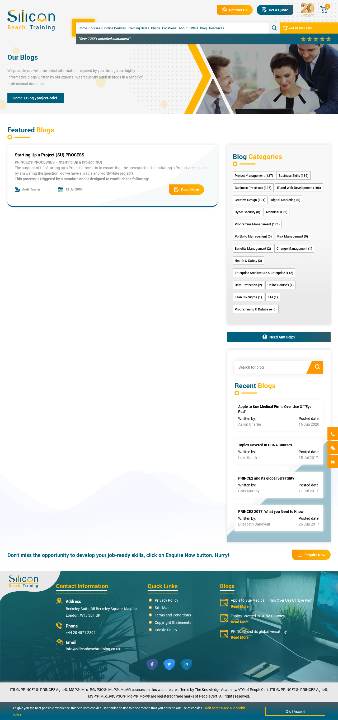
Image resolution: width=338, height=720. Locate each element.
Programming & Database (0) (255, 309)
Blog (203, 28)
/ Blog (29, 97)
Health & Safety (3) (248, 260)
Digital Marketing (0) (285, 200)
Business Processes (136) (253, 187)
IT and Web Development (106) (299, 187)
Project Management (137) (254, 175)
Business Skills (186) (293, 175)
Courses (94, 28)
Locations (169, 28)
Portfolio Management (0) (253, 236)
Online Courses (115, 28)
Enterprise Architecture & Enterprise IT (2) (264, 273)
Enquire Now (314, 554)
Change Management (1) (294, 248)
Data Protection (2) (248, 285)
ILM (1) (272, 297)
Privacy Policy (166, 600)
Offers (194, 28)
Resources (216, 28)
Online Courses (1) (280, 285)
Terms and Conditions (173, 614)
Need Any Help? (282, 337)
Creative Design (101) (250, 200)
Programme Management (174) (257, 224)
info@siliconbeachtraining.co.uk (93, 648)
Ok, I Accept (295, 711)
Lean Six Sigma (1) (248, 297)
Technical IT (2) (276, 212)
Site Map (162, 607)
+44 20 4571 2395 (300, 28)
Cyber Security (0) (247, 212)
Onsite (155, 28)
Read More (190, 189)
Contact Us (238, 9)
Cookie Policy (166, 629)
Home (82, 28)
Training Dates (138, 28)
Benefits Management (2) (253, 248)
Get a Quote (278, 9)
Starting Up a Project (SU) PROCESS (49, 154)
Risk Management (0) (292, 236)
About (183, 28)
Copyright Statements (173, 622)
